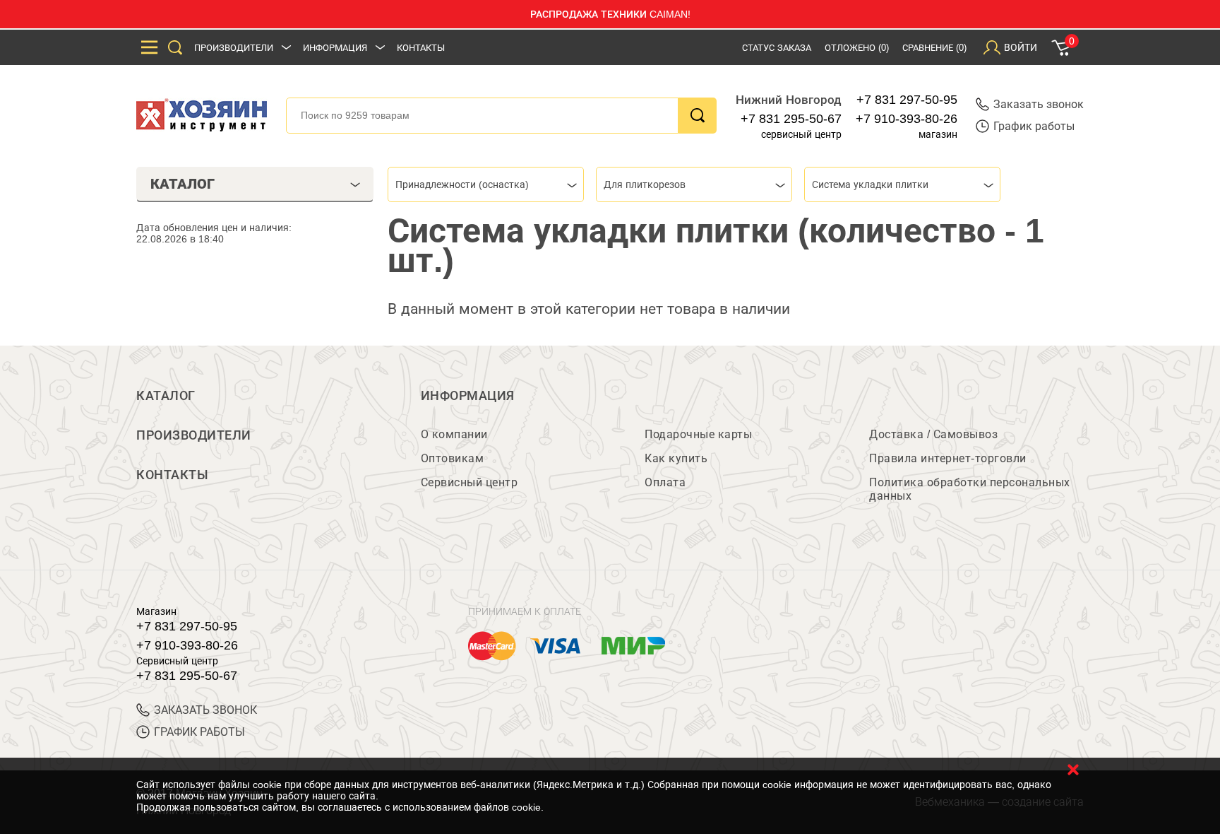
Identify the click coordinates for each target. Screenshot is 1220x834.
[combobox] (486, 184)
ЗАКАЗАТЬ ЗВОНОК (205, 710)
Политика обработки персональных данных (969, 489)
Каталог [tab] (182, 184)
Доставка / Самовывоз (933, 434)
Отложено (857, 47)
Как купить (676, 458)
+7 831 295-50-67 (791, 119)
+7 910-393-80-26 (906, 119)
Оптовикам (452, 458)
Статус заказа (776, 47)
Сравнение (934, 47)
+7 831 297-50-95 (906, 100)
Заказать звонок (1038, 104)
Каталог (166, 396)
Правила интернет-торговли (948, 458)
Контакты (421, 47)
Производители (233, 47)
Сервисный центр (469, 482)
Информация (335, 47)
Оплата (665, 482)
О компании (454, 434)
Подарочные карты (698, 434)
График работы (1034, 126)
